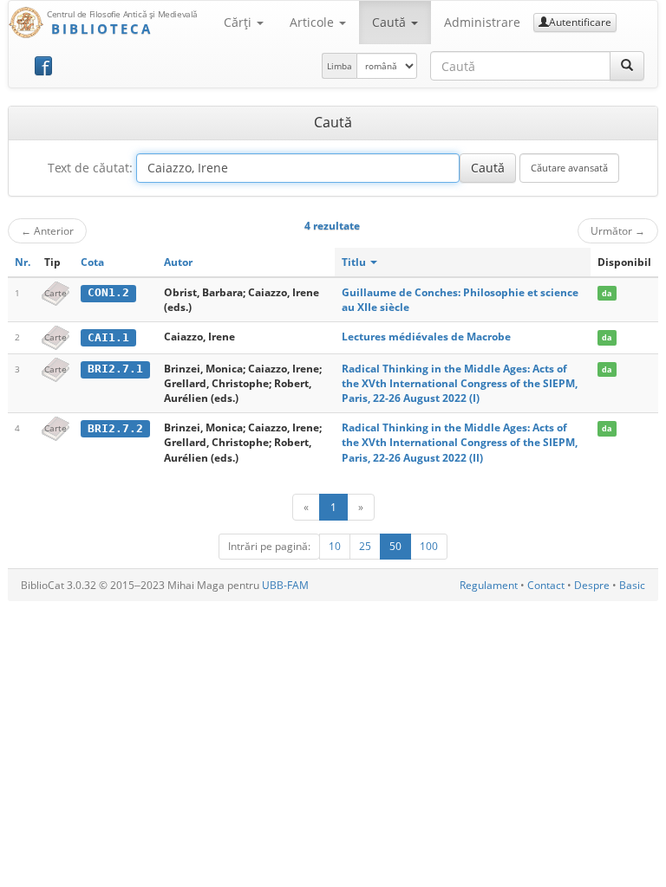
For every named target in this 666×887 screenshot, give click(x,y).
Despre (592, 585)
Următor (618, 230)
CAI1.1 (108, 337)
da (606, 293)
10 (335, 546)
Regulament (489, 585)
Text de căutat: (90, 167)
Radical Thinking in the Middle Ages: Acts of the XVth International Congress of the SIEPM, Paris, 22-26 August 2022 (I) (460, 383)
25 (365, 546)
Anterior (47, 230)
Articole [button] (313, 22)
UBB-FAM (285, 585)
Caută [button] (390, 22)
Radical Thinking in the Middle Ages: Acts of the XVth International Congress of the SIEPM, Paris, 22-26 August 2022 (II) (460, 442)
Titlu (355, 262)
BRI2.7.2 (115, 428)
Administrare (482, 22)
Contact (546, 585)
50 (395, 546)
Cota (92, 262)
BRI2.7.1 (115, 368)
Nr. (22, 262)
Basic (632, 585)
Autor (178, 262)
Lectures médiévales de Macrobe (426, 336)
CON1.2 (108, 292)
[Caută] (627, 66)
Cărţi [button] (239, 22)
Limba (339, 66)
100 (429, 546)
